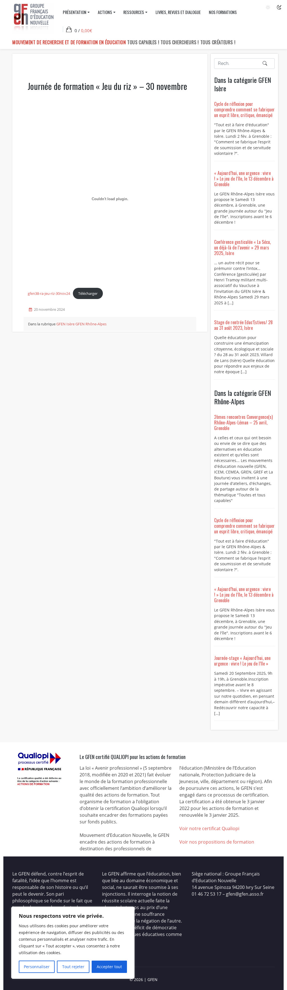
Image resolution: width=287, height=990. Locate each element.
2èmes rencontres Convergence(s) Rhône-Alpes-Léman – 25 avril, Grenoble (243, 422)
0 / (83, 30)
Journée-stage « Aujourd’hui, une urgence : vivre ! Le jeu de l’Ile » (242, 661)
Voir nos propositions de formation (216, 842)
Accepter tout (109, 966)
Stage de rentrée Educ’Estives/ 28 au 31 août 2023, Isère (243, 325)
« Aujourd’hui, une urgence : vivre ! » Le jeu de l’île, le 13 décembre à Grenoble (244, 179)
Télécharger (88, 293)
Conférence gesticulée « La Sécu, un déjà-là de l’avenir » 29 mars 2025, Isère (242, 247)
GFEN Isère (65, 323)
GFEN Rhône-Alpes (91, 323)
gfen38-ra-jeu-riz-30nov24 (49, 293)
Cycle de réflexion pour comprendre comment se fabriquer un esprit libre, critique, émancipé (244, 109)
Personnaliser (37, 966)
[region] (73, 943)
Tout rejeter (73, 966)
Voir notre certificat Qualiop (208, 828)
